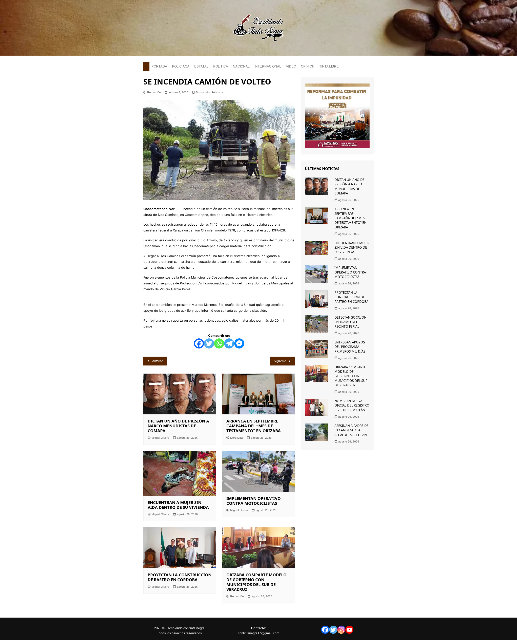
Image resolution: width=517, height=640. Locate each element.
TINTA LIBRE (329, 66)
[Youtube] (349, 630)
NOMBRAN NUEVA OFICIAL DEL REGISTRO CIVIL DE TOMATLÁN (351, 405)
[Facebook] (199, 343)
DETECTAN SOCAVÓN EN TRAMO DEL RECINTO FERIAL (350, 322)
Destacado (203, 92)
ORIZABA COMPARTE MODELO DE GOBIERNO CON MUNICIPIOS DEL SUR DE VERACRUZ (256, 582)
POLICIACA (180, 66)
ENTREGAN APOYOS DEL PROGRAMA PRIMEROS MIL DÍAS (349, 347)
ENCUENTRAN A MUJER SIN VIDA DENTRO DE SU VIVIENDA (178, 505)
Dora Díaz (236, 437)
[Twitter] (209, 343)
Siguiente (280, 361)
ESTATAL (201, 66)
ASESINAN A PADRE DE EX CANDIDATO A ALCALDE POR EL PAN (351, 430)
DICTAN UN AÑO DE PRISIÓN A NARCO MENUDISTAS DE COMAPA (178, 425)
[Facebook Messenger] (239, 343)
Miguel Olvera (160, 437)
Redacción (154, 92)
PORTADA (159, 66)
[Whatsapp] (219, 343)
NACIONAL (241, 66)
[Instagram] (341, 630)
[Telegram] (229, 343)
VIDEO (291, 66)
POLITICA (220, 66)
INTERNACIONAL (267, 66)
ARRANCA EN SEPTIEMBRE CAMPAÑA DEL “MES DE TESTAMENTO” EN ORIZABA (253, 425)
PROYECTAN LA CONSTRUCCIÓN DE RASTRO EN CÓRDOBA (179, 577)
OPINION (307, 66)
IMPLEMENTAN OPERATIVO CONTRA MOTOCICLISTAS (253, 501)
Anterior (157, 361)
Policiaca (217, 92)
